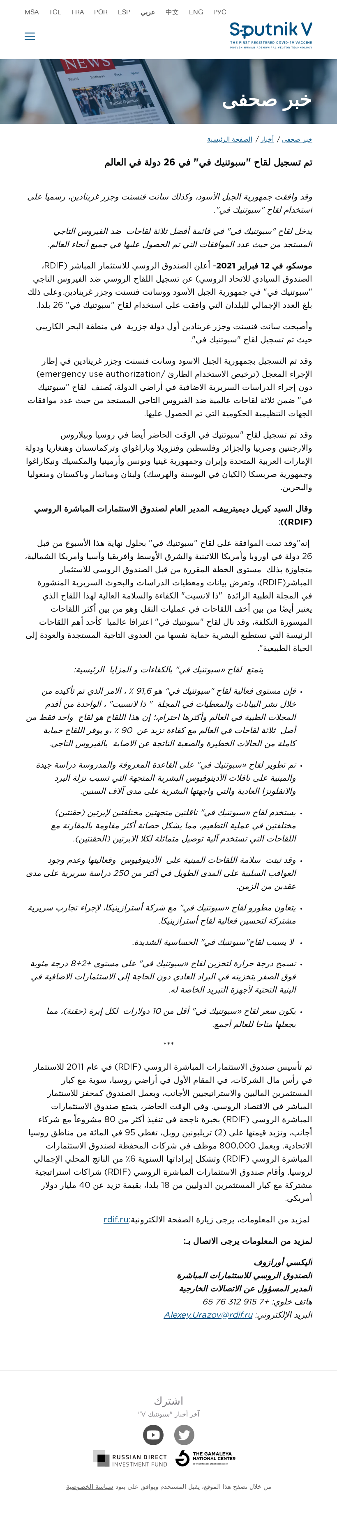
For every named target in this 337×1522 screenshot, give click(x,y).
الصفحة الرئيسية (229, 140)
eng (196, 12)
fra (78, 12)
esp (124, 12)
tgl (55, 12)
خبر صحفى (297, 140)
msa (32, 12)
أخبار (267, 140)
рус (219, 12)
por (101, 12)
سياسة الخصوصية (89, 1487)
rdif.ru (116, 1220)
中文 (172, 12)
